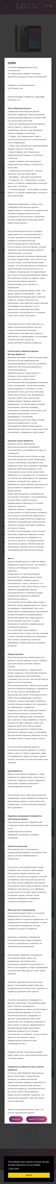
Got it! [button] (29, 1175)
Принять (16, 1119)
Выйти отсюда (36, 1119)
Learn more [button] (13, 1168)
